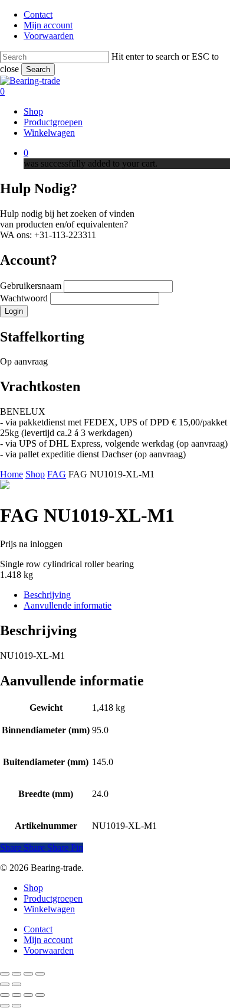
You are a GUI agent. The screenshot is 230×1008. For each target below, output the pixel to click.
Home (11, 474)
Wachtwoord (25, 298)
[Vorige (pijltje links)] (4, 984)
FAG (56, 474)
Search (38, 69)
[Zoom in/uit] (4, 974)
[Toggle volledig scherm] (16, 974)
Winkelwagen (49, 909)
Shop (35, 474)
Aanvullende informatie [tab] (67, 605)
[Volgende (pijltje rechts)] (16, 984)
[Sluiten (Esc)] (40, 974)
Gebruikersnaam (32, 286)
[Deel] (28, 974)
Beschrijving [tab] (47, 595)
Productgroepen (53, 898)
